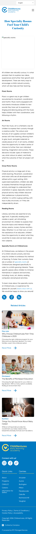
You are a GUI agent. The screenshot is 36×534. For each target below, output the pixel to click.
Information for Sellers (7, 491)
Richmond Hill (24, 498)
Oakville (22, 494)
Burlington (23, 484)
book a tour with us (24, 289)
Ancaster (22, 477)
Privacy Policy (7, 510)
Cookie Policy (7, 513)
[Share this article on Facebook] (11, 297)
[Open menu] (33, 10)
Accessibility (18, 513)
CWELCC (5, 484)
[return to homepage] (11, 12)
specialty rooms (21, 262)
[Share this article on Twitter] (4, 297)
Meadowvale (24, 491)
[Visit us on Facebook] (10, 463)
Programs (5, 481)
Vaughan (22, 501)
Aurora (21, 481)
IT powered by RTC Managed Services (14, 530)
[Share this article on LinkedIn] (19, 297)
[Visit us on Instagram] (4, 463)
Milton (21, 488)
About (4, 477)
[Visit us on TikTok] (16, 463)
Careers (5, 488)
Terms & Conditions (21, 510)
